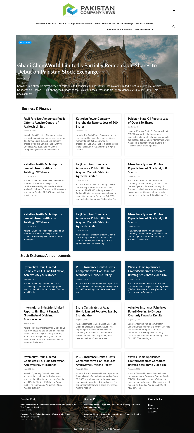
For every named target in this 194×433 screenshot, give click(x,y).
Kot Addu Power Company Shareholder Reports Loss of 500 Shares (97, 122)
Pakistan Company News (96, 429)
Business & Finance (46, 23)
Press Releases (142, 29)
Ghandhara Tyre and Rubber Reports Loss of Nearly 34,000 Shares (147, 168)
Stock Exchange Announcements (75, 23)
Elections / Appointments (119, 29)
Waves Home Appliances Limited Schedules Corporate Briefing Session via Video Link (147, 271)
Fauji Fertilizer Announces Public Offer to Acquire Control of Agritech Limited (44, 122)
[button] (173, 27)
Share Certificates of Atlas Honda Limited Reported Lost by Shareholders (96, 311)
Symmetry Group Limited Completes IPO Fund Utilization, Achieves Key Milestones (44, 271)
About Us (152, 412)
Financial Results (144, 23)
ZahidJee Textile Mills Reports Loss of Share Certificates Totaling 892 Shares (43, 168)
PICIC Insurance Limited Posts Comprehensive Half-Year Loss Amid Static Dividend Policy (95, 271)
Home (150, 405)
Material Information (105, 23)
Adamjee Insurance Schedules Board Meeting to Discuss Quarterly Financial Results (147, 311)
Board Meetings (125, 23)
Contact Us (153, 408)
